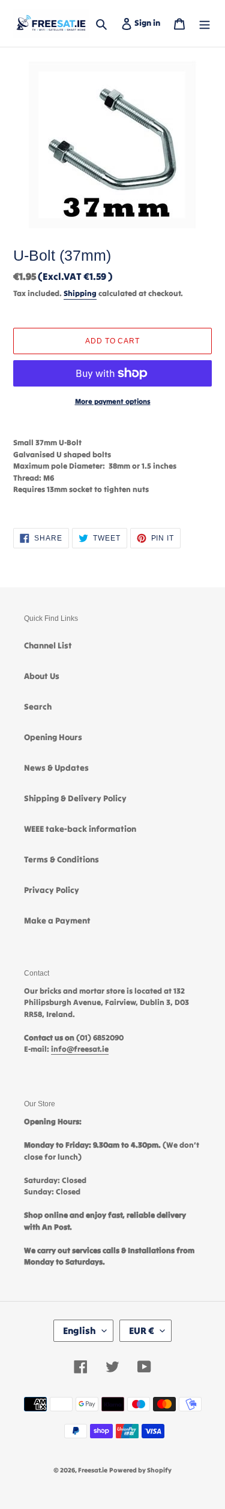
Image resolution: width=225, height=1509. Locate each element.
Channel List (48, 645)
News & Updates (56, 767)
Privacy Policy (51, 890)
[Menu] (204, 23)
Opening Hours (53, 737)
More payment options (113, 401)
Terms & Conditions (61, 859)
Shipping (80, 293)
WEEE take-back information (80, 828)
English (79, 1330)
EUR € (141, 1330)
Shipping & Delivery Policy (75, 798)
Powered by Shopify (140, 1470)
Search (38, 706)
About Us (41, 676)
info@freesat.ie (80, 1049)
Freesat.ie (92, 1470)
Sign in (150, 22)
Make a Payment (57, 920)
